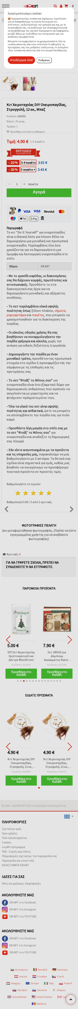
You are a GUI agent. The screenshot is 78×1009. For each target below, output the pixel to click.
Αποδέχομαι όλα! (21, 60)
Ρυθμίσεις (44, 60)
